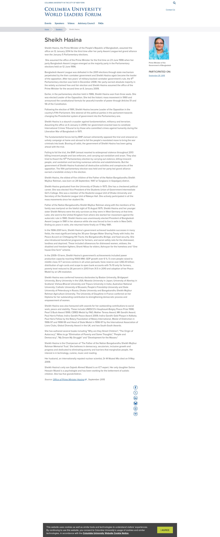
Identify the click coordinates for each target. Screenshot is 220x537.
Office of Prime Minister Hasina (68, 379)
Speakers (59, 29)
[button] (135, 387)
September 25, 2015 (157, 75)
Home (47, 29)
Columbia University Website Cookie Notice (106, 533)
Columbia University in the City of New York (65, 2)
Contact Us (170, 9)
